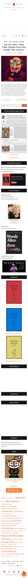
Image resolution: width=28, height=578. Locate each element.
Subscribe (17, 124)
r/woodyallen (14, 482)
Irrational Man (7, 528)
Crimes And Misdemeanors (9, 516)
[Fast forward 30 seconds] (15, 122)
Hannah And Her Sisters (9, 525)
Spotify (12, 154)
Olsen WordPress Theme (10, 574)
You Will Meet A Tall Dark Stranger (8, 556)
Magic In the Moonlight (12, 535)
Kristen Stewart (5, 533)
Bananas (3, 501)
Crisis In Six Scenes (6, 518)
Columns (4, 563)
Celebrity (3, 514)
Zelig (17, 556)
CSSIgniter (21, 574)
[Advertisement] (14, 22)
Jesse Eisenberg (20, 528)
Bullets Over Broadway (9, 506)
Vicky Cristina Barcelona (7, 554)
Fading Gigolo (17, 523)
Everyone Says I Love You (7, 523)
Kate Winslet (20, 531)
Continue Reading (21, 99)
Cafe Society (7, 511)
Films (10, 41)
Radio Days (4, 544)
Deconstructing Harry (17, 518)
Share (24, 124)
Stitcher (16, 154)
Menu (5, 36)
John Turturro (14, 531)
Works (22, 561)
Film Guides (15, 561)
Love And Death (14, 533)
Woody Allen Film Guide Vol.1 (14, 306)
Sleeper (15, 544)
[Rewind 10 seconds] (8, 122)
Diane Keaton (5, 521)
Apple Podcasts (11, 152)
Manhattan (6, 539)
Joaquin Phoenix (6, 531)
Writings (21, 41)
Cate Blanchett (18, 511)
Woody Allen (11, 563)
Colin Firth (8, 514)
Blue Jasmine (12, 501)
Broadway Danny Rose (6, 504)
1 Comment (19, 52)
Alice (14, 498)
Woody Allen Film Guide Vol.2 (14, 333)
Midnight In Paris (8, 542)
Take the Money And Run (19, 546)
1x (11, 122)
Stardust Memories (6, 546)
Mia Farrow (20, 539)
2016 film (3, 498)
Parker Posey (19, 542)
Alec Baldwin (9, 498)
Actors (6, 41)
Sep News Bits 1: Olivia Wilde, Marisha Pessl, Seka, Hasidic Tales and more (14, 47)
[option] (14, 136)
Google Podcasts (21, 152)
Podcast (8, 561)
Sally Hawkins (10, 544)
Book (3, 561)
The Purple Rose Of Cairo (8, 549)
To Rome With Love (8, 551)
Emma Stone (16, 520)
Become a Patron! (14, 157)
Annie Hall (20, 497)
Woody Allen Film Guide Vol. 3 (14, 361)
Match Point (14, 539)
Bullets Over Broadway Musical (9, 508)
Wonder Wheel (19, 554)
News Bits (15, 41)
